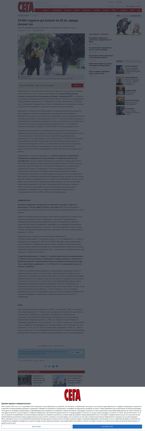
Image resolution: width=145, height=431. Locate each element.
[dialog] (72, 409)
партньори (17, 406)
